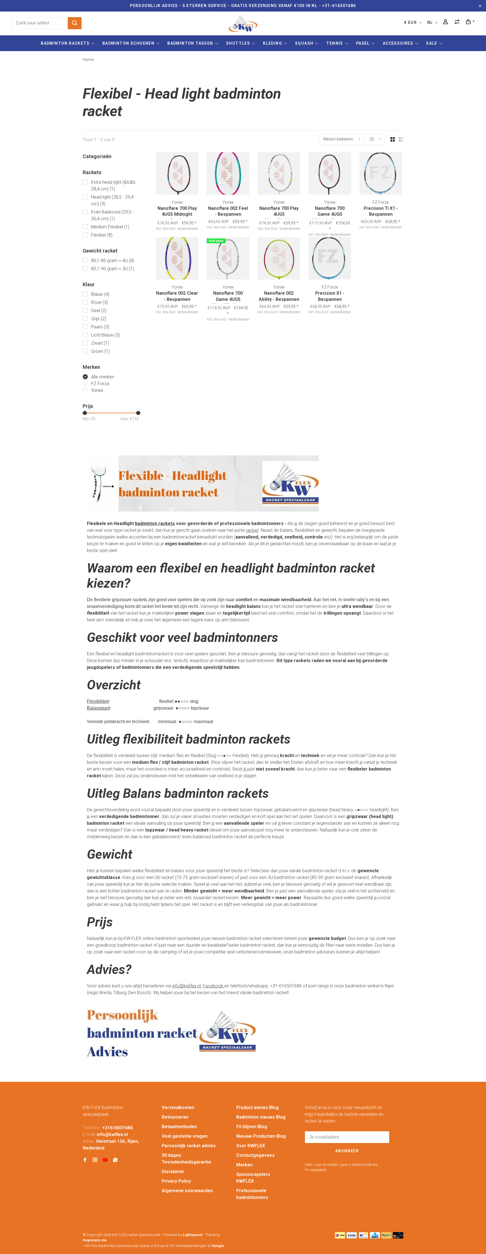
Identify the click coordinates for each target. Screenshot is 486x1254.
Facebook (213, 986)
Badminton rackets (65, 43)
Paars (100, 327)
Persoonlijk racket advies (189, 1145)
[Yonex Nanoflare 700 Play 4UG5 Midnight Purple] (177, 174)
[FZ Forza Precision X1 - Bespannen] (330, 259)
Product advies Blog (257, 1107)
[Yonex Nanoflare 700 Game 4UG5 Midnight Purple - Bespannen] (330, 174)
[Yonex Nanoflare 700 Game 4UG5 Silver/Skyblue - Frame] (228, 259)
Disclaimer (173, 1171)
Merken (244, 1164)
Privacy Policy (176, 1181)
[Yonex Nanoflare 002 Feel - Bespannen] (228, 174)
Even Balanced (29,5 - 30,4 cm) (112, 215)
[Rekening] (446, 22)
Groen (100, 351)
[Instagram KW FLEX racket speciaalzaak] (95, 1160)
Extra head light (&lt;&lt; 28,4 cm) (113, 186)
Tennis (334, 43)
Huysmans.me (95, 1240)
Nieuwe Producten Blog (261, 1136)
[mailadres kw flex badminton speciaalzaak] (171, 1057)
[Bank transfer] (351, 1237)
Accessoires (398, 43)
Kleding (272, 43)
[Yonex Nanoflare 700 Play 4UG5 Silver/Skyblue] (279, 174)
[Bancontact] (363, 1237)
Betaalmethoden (179, 1126)
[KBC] (375, 1237)
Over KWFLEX (250, 1145)
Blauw (100, 294)
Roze (99, 302)
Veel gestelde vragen (185, 1136)
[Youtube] (105, 1160)
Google (218, 1246)
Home (88, 59)
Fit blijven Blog (251, 1126)
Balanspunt (98, 708)
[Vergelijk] (457, 22)
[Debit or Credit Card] (398, 1237)
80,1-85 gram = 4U (112, 260)
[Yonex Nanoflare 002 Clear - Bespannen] (177, 259)
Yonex (97, 390)
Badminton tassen (190, 43)
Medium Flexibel (110, 227)
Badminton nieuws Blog (260, 1117)
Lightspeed (192, 1235)
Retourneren (175, 1117)
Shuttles (238, 43)
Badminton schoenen (128, 43)
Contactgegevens (255, 1155)
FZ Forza (100, 383)
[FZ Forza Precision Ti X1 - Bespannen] (380, 174)
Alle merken (102, 377)
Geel (99, 310)
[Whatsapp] (115, 1160)
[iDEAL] (340, 1237)
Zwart (100, 343)
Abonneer (347, 1151)
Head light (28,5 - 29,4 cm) (112, 200)
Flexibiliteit (98, 701)
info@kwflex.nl (186, 986)
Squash (304, 43)
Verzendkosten (178, 1107)
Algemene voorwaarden (187, 1190)
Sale (431, 43)
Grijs (98, 318)
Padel (363, 43)
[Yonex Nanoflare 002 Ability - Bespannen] (279, 259)
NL (430, 22)
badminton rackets (155, 523)
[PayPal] (386, 1237)
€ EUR (411, 22)
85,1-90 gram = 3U (112, 268)
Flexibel (101, 235)
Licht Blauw (105, 335)
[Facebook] (85, 1160)
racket (252, 530)
